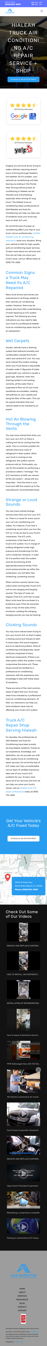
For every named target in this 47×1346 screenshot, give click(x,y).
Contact (22, 1307)
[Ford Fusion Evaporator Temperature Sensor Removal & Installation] (23, 1114)
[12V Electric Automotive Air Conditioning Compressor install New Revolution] (23, 1080)
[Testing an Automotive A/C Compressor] (23, 1227)
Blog (22, 1303)
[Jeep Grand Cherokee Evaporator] (23, 1173)
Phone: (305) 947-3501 (26, 889)
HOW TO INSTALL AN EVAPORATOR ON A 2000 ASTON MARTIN (23, 974)
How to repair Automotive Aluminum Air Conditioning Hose (23, 1035)
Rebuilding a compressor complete (23, 1213)
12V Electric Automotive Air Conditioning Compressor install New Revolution (23, 1097)
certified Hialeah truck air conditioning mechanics (23, 237)
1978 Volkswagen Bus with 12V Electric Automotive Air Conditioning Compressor (23, 1064)
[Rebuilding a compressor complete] (23, 1200)
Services (22, 1296)
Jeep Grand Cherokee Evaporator (22, 1186)
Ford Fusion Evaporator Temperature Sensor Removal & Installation (23, 1130)
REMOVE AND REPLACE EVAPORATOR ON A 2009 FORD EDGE (23, 946)
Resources (22, 1299)
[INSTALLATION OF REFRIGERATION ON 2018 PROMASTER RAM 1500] (23, 990)
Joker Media (18, 1342)
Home (22, 1289)
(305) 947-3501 (13, 4)
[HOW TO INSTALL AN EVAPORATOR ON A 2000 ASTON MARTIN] (23, 961)
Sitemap (22, 1310)
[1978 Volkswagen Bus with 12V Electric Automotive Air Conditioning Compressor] (23, 1050)
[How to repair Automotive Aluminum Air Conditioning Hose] (23, 1019)
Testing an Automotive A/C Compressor (23, 1238)
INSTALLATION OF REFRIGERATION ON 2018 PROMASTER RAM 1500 (23, 1003)
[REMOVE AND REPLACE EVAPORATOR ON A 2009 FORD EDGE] (23, 932)
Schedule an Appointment (23, 79)
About (22, 1292)
